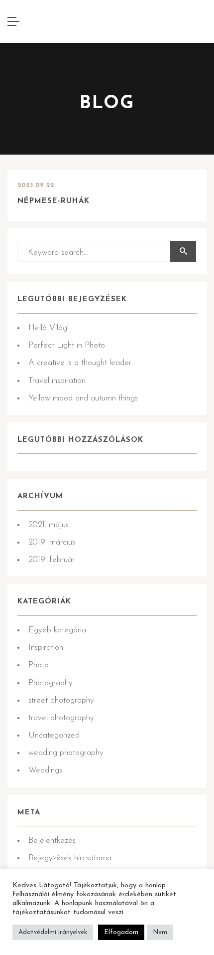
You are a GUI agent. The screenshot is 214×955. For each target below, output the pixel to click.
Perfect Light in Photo (66, 345)
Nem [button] (160, 932)
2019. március (51, 542)
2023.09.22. (36, 186)
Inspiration (45, 647)
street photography (61, 700)
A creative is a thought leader (79, 363)
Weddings (45, 770)
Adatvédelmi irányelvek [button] (52, 932)
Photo (38, 665)
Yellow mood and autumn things (83, 398)
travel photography (61, 718)
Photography (50, 683)
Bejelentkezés (52, 840)
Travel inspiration (57, 381)
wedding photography (66, 753)
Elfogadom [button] (121, 932)
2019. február (51, 560)
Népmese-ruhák (53, 201)
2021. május (48, 525)
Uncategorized (54, 735)
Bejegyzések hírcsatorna (69, 858)
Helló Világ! (48, 328)
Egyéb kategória (57, 630)
